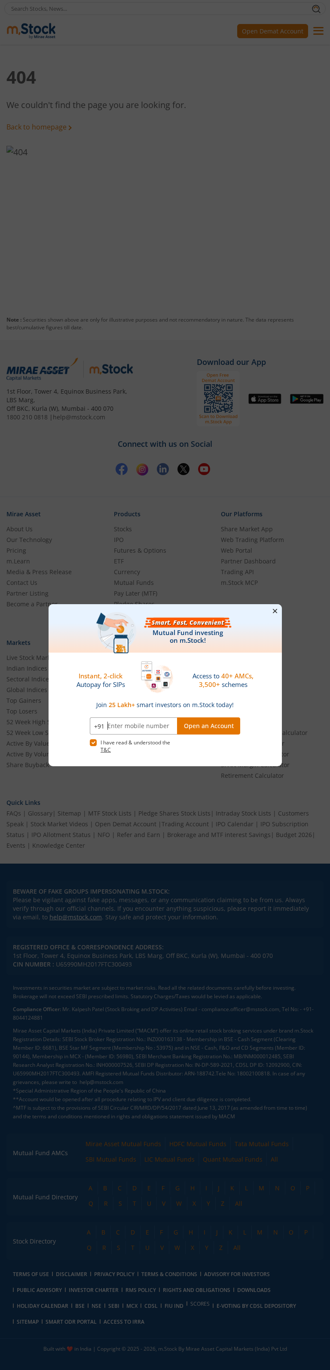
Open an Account (209, 726)
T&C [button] (106, 749)
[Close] (275, 610)
